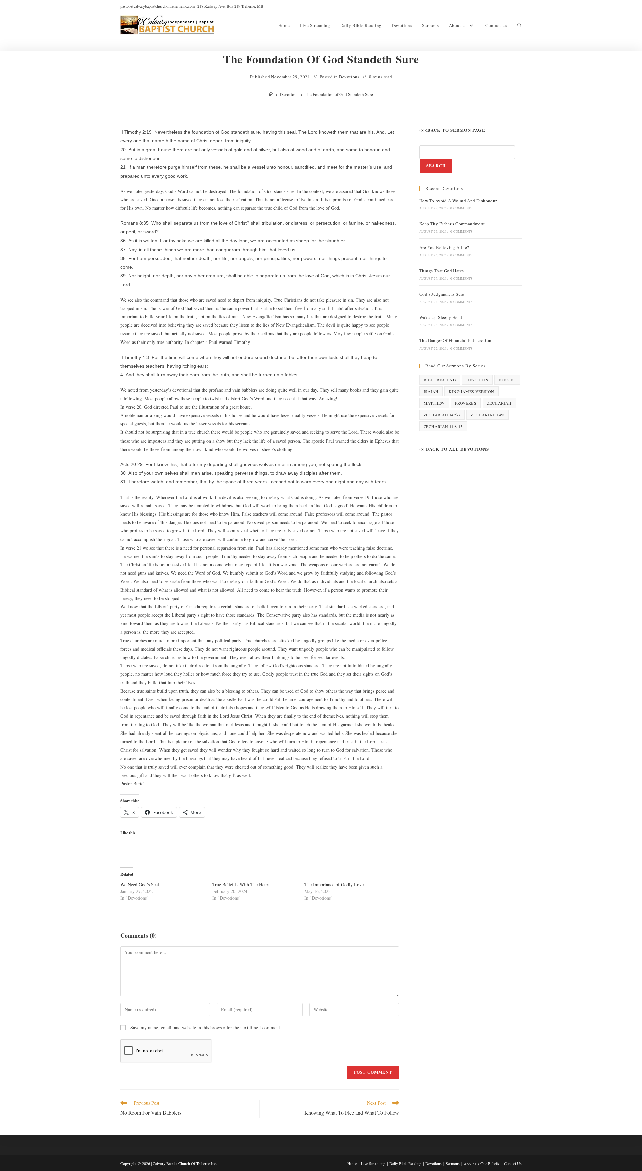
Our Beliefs (489, 1163)
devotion (477, 379)
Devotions (349, 77)
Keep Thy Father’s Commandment (452, 224)
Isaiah (431, 391)
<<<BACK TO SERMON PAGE (452, 130)
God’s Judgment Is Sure (441, 294)
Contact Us (513, 1163)
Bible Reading (440, 379)
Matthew (434, 403)
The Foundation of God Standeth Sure (339, 94)
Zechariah (499, 403)
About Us (471, 1163)
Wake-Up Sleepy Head (440, 317)
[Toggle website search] (519, 25)
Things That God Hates (441, 271)
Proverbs (465, 403)
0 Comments (461, 208)
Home (352, 1163)
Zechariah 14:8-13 (443, 426)
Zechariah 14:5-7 (442, 414)
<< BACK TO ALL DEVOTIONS (454, 449)
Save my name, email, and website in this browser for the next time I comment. (205, 1027)
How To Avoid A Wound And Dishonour (458, 201)
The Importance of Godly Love (334, 884)
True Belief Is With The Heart (241, 884)
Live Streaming (373, 1163)
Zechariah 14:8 (487, 414)
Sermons (453, 1163)
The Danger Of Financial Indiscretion (455, 340)
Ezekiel (507, 379)
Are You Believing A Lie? (444, 247)
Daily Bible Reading (405, 1163)
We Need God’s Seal (139, 884)
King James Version (471, 391)
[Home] (271, 94)
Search (436, 166)
